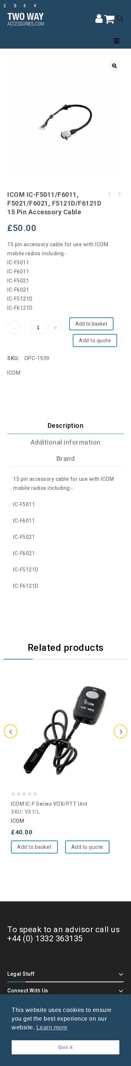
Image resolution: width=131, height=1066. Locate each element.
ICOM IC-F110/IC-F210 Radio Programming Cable (119, 194)
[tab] (65, 425)
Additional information (66, 442)
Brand (65, 458)
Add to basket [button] (34, 847)
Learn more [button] (52, 1027)
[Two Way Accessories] (25, 18)
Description (66, 425)
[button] (114, 66)
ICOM (13, 373)
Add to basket (91, 324)
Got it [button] (65, 1047)
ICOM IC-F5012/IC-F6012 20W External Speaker (110, 194)
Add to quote (95, 340)
